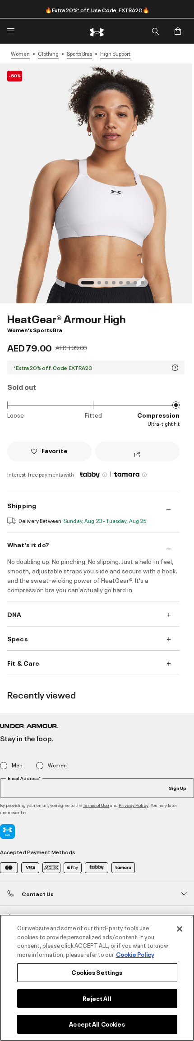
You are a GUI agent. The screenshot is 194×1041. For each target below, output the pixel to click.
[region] (97, 978)
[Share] (137, 455)
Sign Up (177, 787)
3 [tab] (109, 285)
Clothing (48, 53)
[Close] (179, 929)
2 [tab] (101, 285)
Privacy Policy (133, 805)
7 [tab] (138, 285)
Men (17, 765)
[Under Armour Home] (97, 31)
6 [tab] (130, 285)
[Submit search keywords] (155, 31)
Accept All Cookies (97, 1024)
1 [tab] (85, 285)
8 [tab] (145, 285)
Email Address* (24, 778)
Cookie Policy (135, 954)
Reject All (97, 998)
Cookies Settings (96, 972)
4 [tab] (116, 285)
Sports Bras (79, 53)
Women (20, 53)
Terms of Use (96, 805)
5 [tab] (123, 285)
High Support (115, 53)
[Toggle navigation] (11, 31)
